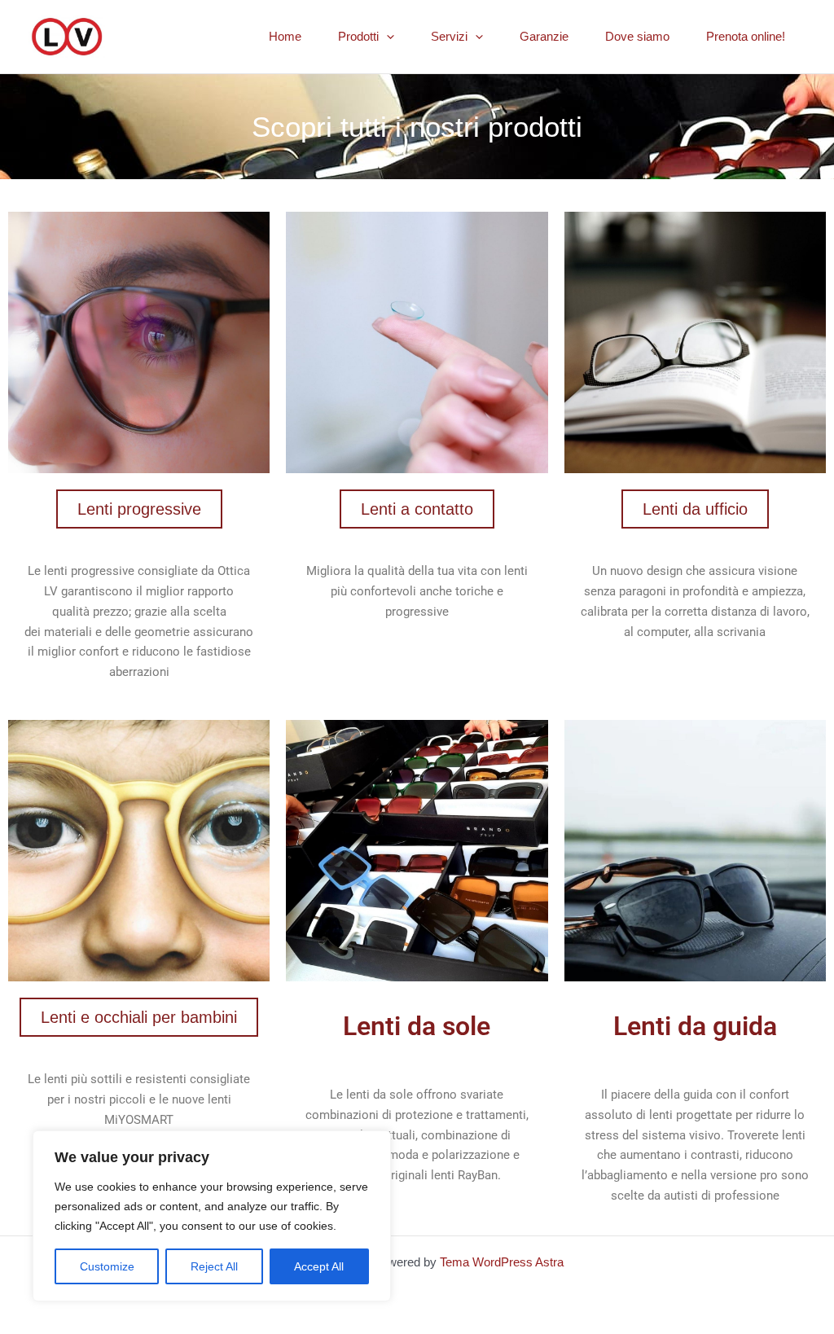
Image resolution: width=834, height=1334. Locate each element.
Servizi (449, 36)
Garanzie (544, 36)
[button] (386, 36)
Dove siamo (637, 36)
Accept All (319, 1266)
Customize (107, 1266)
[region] (212, 1215)
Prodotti (358, 36)
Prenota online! (745, 36)
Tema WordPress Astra (502, 1262)
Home (285, 36)
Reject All (214, 1266)
